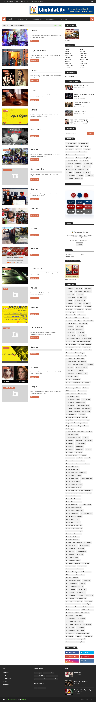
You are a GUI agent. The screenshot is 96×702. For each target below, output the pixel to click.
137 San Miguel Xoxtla (85, 504)
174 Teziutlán (86, 580)
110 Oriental (69, 452)
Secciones (34, 1)
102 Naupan (79, 440)
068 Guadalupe (70, 385)
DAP (35, 688)
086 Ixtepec (82, 414)
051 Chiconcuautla (71, 356)
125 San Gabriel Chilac (86, 478)
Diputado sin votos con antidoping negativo (84, 95)
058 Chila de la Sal (78, 364)
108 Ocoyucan (79, 449)
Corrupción (79, 211)
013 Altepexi (78, 303)
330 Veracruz (89, 175)
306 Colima (78, 149)
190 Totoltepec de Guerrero (73, 604)
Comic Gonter (84, 53)
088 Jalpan (84, 417)
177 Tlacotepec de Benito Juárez (74, 586)
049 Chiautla (69, 353)
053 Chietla (69, 358)
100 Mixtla (85, 437)
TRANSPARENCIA (69, 256)
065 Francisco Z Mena (81, 373)
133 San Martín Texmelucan (73, 496)
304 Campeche (84, 146)
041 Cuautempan (86, 338)
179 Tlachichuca (82, 589)
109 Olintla (88, 449)
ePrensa (40, 1)
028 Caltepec (77, 320)
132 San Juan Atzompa (85, 493)
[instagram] (72, 661)
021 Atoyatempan (70, 312)
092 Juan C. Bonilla (71, 423)
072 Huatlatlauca (82, 391)
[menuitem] (4, 19)
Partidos (79, 206)
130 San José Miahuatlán (85, 490)
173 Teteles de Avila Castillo (73, 580)
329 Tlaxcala (80, 175)
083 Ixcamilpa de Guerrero (73, 411)
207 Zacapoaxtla (70, 630)
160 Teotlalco (79, 554)
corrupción (42, 688)
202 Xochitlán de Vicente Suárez (74, 621)
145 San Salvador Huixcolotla (74, 525)
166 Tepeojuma (82, 566)
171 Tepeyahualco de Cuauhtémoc (75, 575)
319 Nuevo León (87, 163)
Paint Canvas (83, 63)
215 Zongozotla (81, 639)
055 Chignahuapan (71, 361)
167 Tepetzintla (70, 569)
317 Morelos (69, 163)
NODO (86, 195)
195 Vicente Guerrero (87, 610)
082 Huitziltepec (86, 408)
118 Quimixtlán (70, 464)
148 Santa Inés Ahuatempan (73, 534)
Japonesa (67, 61)
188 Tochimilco (78, 601)
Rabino (82, 65)
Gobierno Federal (71, 202)
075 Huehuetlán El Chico (72, 396)
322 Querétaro (86, 166)
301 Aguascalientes (71, 143)
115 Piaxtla (79, 458)
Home (82, 699)
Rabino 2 (67, 67)
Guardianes (83, 57)
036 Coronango (70, 332)
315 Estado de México (71, 160)
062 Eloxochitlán (70, 370)
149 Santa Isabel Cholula (72, 537)
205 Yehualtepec (70, 627)
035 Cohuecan (80, 329)
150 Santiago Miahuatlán (72, 539)
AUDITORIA (68, 254)
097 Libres (89, 431)
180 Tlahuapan (70, 592)
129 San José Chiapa (71, 490)
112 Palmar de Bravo (71, 455)
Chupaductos (36, 327)
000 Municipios (70, 288)
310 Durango (69, 155)
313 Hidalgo (79, 158)
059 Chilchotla (89, 364)
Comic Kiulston (69, 55)
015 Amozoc (69, 306)
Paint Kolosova (69, 65)
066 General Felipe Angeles (73, 379)
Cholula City (68, 53)
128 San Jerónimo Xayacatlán (73, 487)
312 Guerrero (69, 158)
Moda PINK (68, 63)
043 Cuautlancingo (71, 344)
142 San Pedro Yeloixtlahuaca (74, 516)
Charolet (82, 51)
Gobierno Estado (79, 202)
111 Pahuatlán (78, 452)
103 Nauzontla (88, 440)
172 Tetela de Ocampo (72, 577)
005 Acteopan (88, 291)
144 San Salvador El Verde (73, 522)
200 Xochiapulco (70, 618)
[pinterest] (87, 656)
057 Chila (68, 364)
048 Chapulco (87, 350)
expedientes (6, 684)
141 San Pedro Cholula (86, 513)
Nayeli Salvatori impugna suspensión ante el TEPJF (81, 121)
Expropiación (36, 268)
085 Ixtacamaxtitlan (71, 414)
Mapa (28, 1)
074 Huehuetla (82, 393)
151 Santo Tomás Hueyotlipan (74, 542)
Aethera (67, 49)
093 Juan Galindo (82, 423)
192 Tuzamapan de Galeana (73, 607)
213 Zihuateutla (88, 636)
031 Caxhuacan (83, 323)
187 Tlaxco (69, 601)
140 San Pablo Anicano (72, 513)
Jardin (81, 61)
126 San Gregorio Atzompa (73, 481)
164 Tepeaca (85, 563)
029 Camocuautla (88, 320)
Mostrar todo (58, 25)
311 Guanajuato (79, 155)
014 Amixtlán (86, 303)
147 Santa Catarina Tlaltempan (74, 531)
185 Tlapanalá (70, 598)
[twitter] (87, 652)
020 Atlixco (88, 309)
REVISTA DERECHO (70, 76)
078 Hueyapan (70, 402)
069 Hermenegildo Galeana (73, 388)
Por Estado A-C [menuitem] (22, 19)
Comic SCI (83, 55)
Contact (92, 699)
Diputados (71, 206)
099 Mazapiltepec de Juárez (73, 437)
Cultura (33, 31)
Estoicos (67, 57)
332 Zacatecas (78, 178)
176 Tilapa (82, 583)
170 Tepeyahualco (86, 572)
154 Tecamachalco (84, 545)
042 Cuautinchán (70, 341)
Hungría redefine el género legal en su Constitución (84, 691)
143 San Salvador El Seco (72, 519)
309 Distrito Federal (81, 152)
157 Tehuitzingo (70, 551)
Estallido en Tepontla (80, 111)
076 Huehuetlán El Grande (73, 399)
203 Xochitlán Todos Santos (73, 624)
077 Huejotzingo (86, 399)
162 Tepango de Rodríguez (73, 560)
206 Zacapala (80, 627)
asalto (45, 673)
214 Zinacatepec (70, 639)
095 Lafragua (69, 429)
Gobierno (34, 149)
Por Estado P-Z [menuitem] (49, 19)
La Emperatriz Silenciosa (80, 681)
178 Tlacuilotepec (70, 589)
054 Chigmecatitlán (79, 358)
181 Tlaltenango (80, 592)
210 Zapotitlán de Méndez (82, 633)
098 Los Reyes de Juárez (72, 434)
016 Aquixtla (78, 306)
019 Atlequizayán (78, 309)
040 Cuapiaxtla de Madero (73, 338)
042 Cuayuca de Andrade (83, 341)
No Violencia (35, 129)
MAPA (79, 195)
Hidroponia (68, 59)
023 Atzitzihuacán (70, 315)
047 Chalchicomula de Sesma (73, 350)
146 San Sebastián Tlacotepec (74, 528)
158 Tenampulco (81, 551)
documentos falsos (39, 676)
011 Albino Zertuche (80, 300)
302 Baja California (83, 143)
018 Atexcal (69, 309)
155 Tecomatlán (70, 548)
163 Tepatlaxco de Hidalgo (73, 563)
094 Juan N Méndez (71, 426)
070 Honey (85, 388)
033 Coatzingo (79, 326)
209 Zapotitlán (70, 633)
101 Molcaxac (69, 440)
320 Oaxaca (69, 166)
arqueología (6, 672)
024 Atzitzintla (81, 315)
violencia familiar (52, 678)
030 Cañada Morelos (71, 323)
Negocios (71, 211)
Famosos (34, 367)
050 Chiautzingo (79, 353)
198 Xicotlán (69, 615)
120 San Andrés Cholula (72, 466)
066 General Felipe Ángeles (73, 382)
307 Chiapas (87, 149)
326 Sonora (78, 172)
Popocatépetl (37, 673)
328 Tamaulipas (70, 175)
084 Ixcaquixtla (86, 411)
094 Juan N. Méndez (83, 426)
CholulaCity (10, 1)
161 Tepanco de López (72, 557)
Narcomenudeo (37, 169)
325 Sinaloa (69, 172)
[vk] (87, 661)
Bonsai (67, 51)
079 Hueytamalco (80, 402)
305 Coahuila (69, 149)
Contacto (22, 1)
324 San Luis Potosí (83, 169)
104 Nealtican (69, 443)
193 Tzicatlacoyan (88, 607)
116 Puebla (87, 458)
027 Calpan (69, 320)
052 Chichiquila (82, 356)
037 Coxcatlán (80, 332)
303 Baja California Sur (72, 146)
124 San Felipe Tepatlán (72, 478)
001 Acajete (79, 288)
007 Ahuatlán (80, 294)
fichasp (49, 676)
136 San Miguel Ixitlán (72, 504)
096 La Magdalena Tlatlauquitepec (75, 431)
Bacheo (33, 228)
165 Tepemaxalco (70, 566)
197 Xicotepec (85, 612)
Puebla (16, 1)
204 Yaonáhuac (87, 624)
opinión (55, 676)
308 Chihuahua (70, 152)
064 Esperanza (70, 373)
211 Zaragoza (70, 636)
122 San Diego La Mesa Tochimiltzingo (76, 472)
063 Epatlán (80, 370)
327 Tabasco (86, 172)
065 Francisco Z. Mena (72, 376)
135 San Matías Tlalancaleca (73, 502)
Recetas (82, 67)
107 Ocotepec (69, 449)
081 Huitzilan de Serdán (83, 405)
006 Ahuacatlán (70, 294)
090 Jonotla (78, 420)
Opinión (33, 288)
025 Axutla (69, 318)
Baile (81, 49)
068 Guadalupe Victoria (82, 385)
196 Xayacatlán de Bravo (72, 612)
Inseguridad (88, 206)
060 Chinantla (69, 367)
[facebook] (92, 1)
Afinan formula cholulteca (81, 85)
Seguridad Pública (38, 50)
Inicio (3, 1)
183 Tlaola (80, 595)
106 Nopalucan (80, 446)
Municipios (88, 201)
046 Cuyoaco (86, 347)
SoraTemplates (12, 699)
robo (44, 678)
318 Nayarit (78, 163)
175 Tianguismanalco (72, 583)
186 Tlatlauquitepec (81, 598)
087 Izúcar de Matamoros (73, 417)
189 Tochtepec (88, 601)
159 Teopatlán (70, 554)
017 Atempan (87, 306)
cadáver (51, 673)
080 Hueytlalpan (70, 405)
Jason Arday (77, 672)
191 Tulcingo (86, 604)
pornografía (37, 678)
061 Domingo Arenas (81, 367)
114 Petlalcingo (70, 458)
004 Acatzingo (78, 291)
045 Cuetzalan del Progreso (73, 347)
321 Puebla (77, 166)
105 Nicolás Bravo (80, 443)
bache (4, 675)
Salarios (33, 90)
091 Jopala (86, 420)
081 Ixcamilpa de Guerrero (73, 408)
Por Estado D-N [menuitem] (36, 19)
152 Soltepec (87, 542)
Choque (33, 387)
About (87, 699)
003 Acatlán (69, 291)
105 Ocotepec (69, 446)
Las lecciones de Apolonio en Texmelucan (82, 103)
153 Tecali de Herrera (71, 545)
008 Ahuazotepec (70, 297)
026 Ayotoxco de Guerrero (81, 318)
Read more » (34, 41)
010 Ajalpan (69, 300)
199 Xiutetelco (78, 615)
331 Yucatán (69, 178)
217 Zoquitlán (80, 642)
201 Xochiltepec (81, 618)
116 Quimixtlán (70, 461)
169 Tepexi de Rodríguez (72, 572)
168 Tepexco (79, 569)
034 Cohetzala (70, 329)
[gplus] (72, 656)
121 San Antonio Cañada (72, 469)
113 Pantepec (82, 455)
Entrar (80, 244)
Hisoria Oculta (84, 59)
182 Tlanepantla (70, 595)
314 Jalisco (87, 158)
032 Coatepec (69, 326)
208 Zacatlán (80, 630)
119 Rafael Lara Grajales (82, 464)
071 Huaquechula (70, 391)
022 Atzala (80, 312)
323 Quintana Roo (71, 169)
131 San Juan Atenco (71, 493)
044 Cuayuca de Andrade (84, 344)
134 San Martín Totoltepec (73, 499)
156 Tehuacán (80, 548)
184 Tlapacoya (89, 595)
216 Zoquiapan (70, 642)
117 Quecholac (80, 461)
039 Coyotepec (82, 335)
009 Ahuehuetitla (81, 297)
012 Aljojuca (69, 303)
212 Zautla (78, 636)
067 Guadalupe (86, 382)
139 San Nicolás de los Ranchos (74, 510)
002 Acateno (88, 288)
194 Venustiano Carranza (72, 610)
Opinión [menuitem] (10, 19)
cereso (5, 681)
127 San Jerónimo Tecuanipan (74, 484)
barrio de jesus (7, 678)
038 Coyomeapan (70, 335)
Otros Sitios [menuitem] (62, 19)
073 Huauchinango (71, 393)
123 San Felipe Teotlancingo (73, 475)
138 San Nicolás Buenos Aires (73, 507)
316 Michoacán (84, 160)
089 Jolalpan (69, 420)
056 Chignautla (82, 361)
